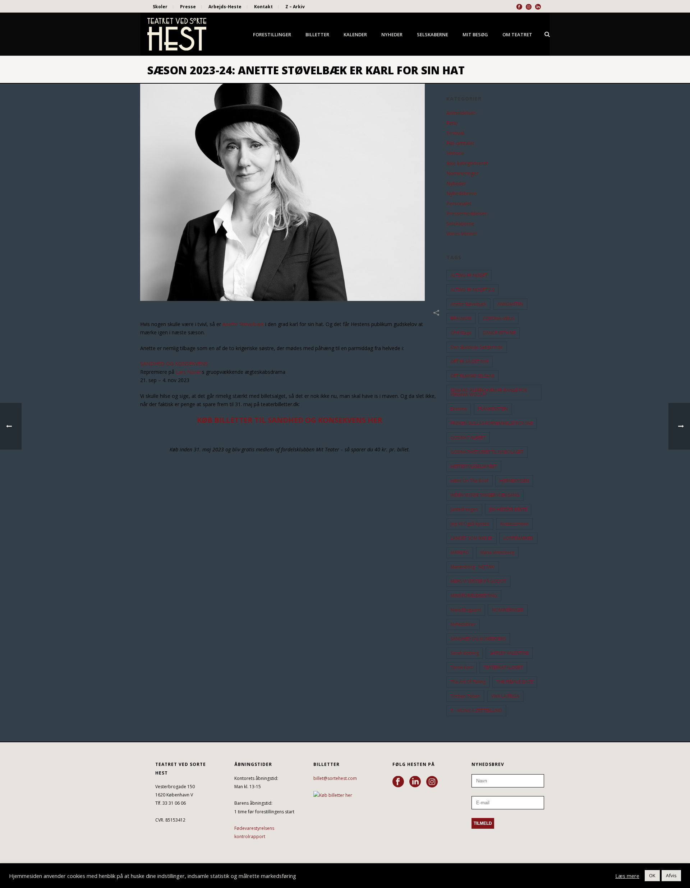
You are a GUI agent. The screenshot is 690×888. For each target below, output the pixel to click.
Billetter (317, 34)
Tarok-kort (462, 667)
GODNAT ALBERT (468, 437)
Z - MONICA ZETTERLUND (476, 710)
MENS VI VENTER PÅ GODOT (478, 581)
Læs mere (627, 876)
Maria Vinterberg (497, 552)
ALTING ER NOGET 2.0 (472, 290)
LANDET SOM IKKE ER (471, 538)
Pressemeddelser (466, 213)
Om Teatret (517, 34)
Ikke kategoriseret (467, 163)
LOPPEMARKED (518, 538)
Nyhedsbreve (461, 193)
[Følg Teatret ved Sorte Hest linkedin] (415, 782)
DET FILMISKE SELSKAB (472, 376)
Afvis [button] (671, 875)
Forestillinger (272, 34)
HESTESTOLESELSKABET (474, 466)
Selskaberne (432, 34)
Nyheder (391, 34)
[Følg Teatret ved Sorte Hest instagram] (432, 782)
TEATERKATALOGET (503, 667)
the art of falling (468, 682)
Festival (455, 133)
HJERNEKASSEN (514, 481)
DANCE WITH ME (499, 333)
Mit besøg (475, 34)
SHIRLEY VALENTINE (509, 653)
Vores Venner (461, 234)
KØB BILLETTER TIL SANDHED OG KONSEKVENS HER (289, 420)
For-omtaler (460, 143)
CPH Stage (461, 333)
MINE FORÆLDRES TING (474, 595)
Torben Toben (465, 696)
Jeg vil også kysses (470, 524)
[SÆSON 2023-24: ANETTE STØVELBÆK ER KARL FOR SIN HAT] (289, 192)
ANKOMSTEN (510, 304)
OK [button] (652, 875)
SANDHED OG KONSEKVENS (174, 363)
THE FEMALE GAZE (515, 682)
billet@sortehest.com (335, 778)
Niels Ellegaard (466, 610)
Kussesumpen (514, 524)
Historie (455, 153)
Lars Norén (189, 371)
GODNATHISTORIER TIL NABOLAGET (487, 452)
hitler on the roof (469, 481)
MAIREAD (460, 552)
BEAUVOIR (461, 318)
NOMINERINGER (508, 610)
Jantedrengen (464, 509)
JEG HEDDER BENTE (508, 509)
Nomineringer (462, 173)
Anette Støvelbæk (243, 324)
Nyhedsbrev (463, 624)
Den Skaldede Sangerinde (477, 347)
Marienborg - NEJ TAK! (473, 567)
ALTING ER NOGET (469, 275)
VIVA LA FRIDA (505, 696)
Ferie (452, 123)
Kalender (355, 34)
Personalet (459, 203)
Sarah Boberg (465, 653)
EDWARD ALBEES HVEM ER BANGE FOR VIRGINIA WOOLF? (489, 392)
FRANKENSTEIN (493, 409)
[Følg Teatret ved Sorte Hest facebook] (398, 782)
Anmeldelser (460, 113)
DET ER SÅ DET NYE (469, 361)
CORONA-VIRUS (498, 318)
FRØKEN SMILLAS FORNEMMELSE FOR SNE (492, 423)
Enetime (459, 409)
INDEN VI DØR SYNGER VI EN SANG (485, 495)
